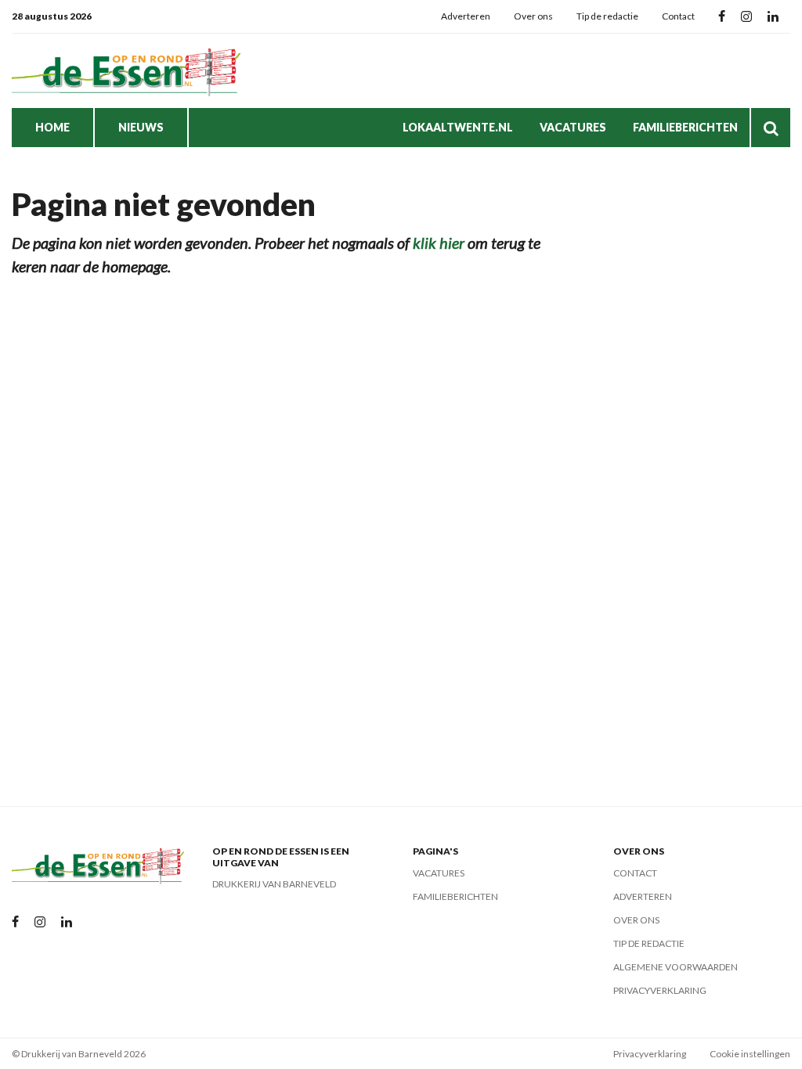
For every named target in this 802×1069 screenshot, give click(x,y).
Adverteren (465, 16)
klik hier (438, 242)
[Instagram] (746, 16)
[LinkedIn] (773, 16)
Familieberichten (685, 127)
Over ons (533, 16)
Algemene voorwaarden (675, 967)
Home (52, 127)
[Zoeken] (770, 127)
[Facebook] (721, 16)
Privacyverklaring (659, 990)
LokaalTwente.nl (458, 127)
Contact (678, 16)
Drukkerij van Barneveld (274, 884)
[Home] (129, 70)
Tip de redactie (607, 16)
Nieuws (141, 127)
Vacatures (573, 127)
